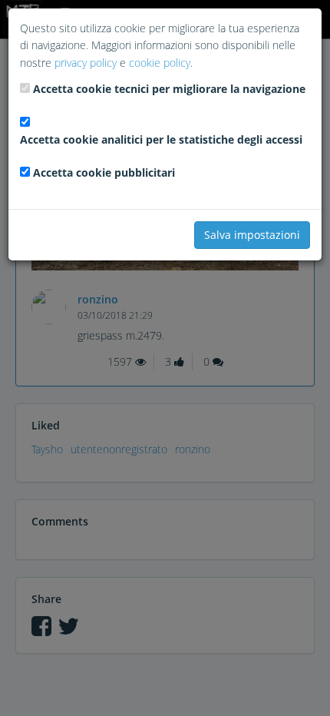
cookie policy (159, 62)
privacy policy (85, 62)
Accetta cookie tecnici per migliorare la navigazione (169, 88)
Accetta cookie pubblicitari (104, 172)
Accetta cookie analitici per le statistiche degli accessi (161, 139)
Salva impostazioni (252, 234)
